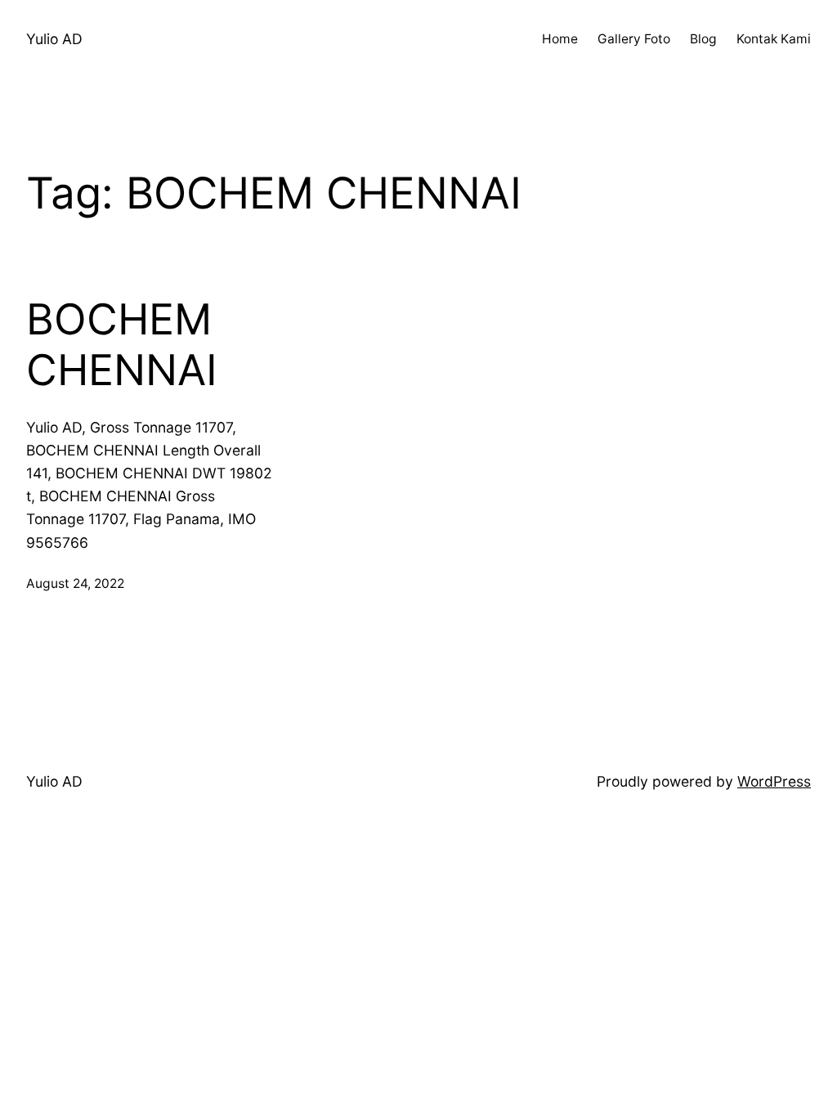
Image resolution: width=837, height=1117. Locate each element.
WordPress (774, 781)
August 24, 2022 (75, 583)
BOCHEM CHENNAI (121, 345)
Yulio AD (54, 38)
